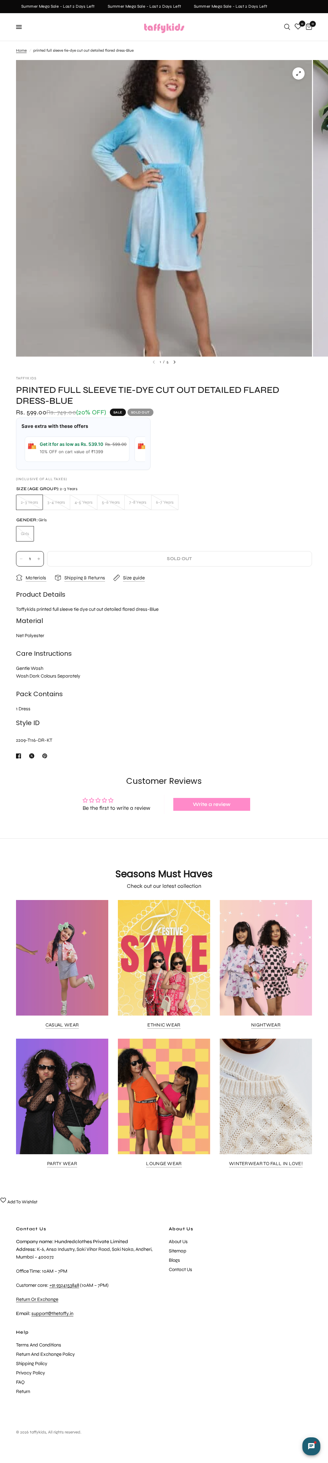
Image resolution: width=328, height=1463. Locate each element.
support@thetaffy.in (52, 1313)
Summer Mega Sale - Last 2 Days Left (51, 6)
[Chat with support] (311, 1446)
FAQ (20, 1382)
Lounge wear (164, 1163)
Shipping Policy (31, 1363)
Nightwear (266, 1025)
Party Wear (62, 1163)
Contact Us (180, 1269)
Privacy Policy (30, 1373)
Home (21, 50)
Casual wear (62, 1025)
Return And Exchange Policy (45, 1354)
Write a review (212, 804)
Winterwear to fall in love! (266, 1163)
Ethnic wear (163, 1025)
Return (23, 1391)
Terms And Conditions (38, 1345)
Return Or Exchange (37, 1299)
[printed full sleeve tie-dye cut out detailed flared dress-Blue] (298, 73)
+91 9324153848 (64, 1285)
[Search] (287, 27)
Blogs (174, 1260)
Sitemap (177, 1251)
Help (22, 1332)
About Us (181, 1229)
